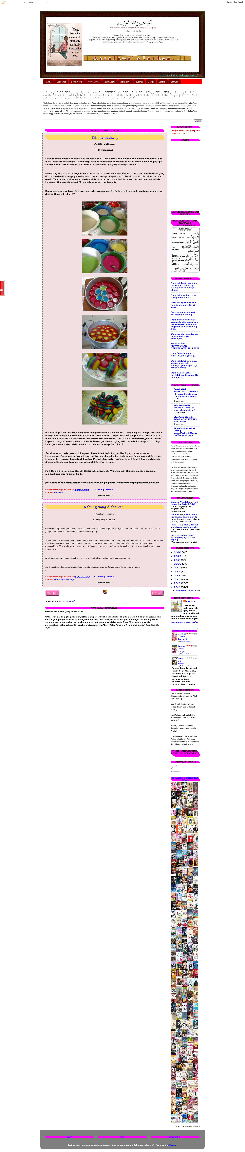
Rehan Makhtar (186, 666)
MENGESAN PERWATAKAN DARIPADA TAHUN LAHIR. (185, 346)
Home (48, 82)
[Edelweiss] (174, 874)
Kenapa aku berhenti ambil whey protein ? (184, 408)
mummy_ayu (178, 535)
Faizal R (175, 525)
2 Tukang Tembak (103, 489)
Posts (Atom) (67, 601)
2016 (177, 579)
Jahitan (162, 82)
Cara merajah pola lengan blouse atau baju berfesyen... (184, 336)
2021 (177, 560)
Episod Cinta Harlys (181, 648)
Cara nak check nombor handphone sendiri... (184, 296)
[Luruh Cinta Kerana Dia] (179, 976)
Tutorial (139, 82)
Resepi (151, 82)
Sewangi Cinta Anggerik (182, 636)
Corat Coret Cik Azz (175, 765)
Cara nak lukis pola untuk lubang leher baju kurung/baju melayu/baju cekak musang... (184, 364)
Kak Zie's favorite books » (188, 1126)
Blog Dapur (109, 82)
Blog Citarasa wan (183, 417)
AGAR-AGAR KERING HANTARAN (185, 420)
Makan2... (59, 492)
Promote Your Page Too (176, 771)
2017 (177, 575)
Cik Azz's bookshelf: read (185, 779)
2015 (177, 583)
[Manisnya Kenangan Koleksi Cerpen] (196, 865)
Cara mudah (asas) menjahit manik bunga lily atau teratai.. (184, 375)
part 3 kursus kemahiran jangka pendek (184, 515)
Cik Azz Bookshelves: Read (184, 631)
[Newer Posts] (52, 593)
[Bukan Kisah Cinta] (179, 984)
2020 (178, 564)
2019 (177, 568)
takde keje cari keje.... (65, 579)
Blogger (172, 1145)
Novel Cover (93, 82)
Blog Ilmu (61, 82)
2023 (178, 552)
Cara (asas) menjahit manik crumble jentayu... (183, 354)
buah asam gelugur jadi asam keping (183, 537)
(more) (188, 521)
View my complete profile (184, 622)
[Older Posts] (157, 593)
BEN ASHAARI (182, 405)
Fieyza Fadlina (185, 641)
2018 (177, 572)
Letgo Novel (76, 82)
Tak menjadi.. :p (105, 137)
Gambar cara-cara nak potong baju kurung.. (183, 313)
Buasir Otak (180, 389)
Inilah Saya (125, 82)
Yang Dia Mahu (181, 661)
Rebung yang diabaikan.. (105, 507)
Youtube (174, 82)
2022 (178, 556)
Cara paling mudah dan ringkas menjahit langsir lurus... (183, 304)
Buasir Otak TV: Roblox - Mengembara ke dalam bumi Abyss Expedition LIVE (186, 395)
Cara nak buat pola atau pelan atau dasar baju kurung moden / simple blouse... (184, 286)
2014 (177, 587)
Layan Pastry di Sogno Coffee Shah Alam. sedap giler (185, 435)
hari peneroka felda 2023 (184, 503)
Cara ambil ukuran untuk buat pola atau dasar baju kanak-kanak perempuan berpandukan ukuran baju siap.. (184, 324)
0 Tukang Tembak (104, 577)
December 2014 (185, 590)
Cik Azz (175, 514)
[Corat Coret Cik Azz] (172, 768)
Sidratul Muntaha (180, 502)
